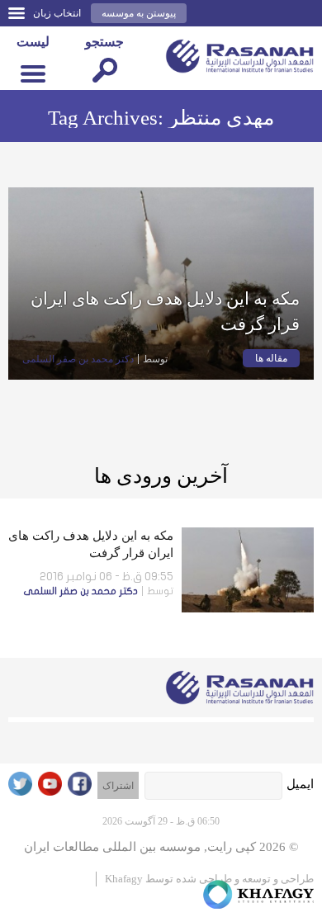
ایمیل (300, 784)
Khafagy (124, 878)
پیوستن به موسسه (139, 13)
